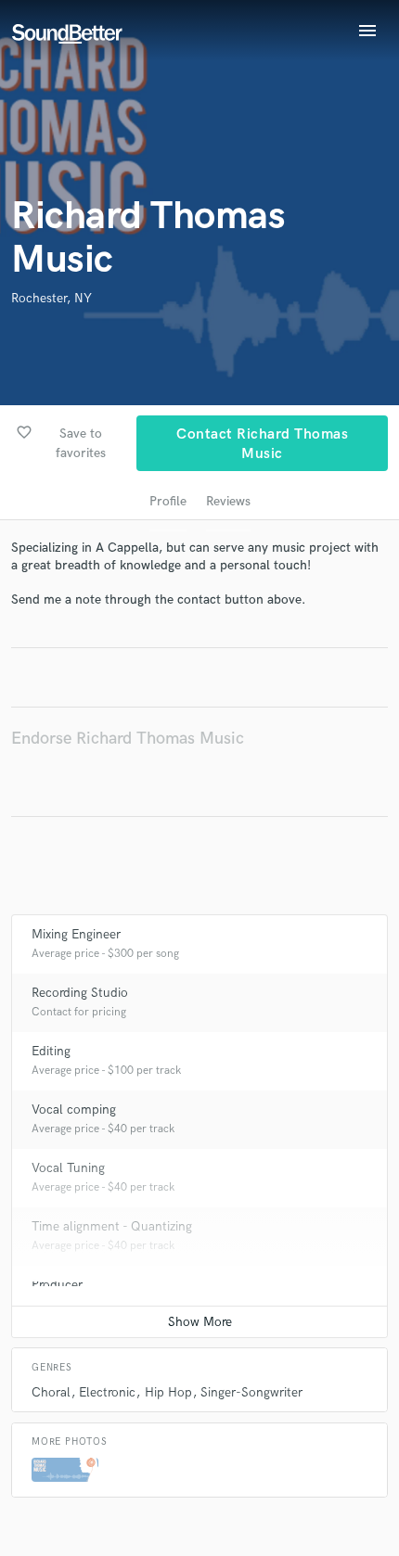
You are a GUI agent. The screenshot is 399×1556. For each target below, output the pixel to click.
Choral (51, 1392)
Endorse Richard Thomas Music (127, 738)
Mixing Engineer (76, 934)
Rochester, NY (51, 298)
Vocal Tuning (68, 1168)
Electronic (107, 1392)
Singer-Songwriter (251, 1392)
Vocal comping (74, 1109)
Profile (168, 501)
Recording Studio (80, 993)
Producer (57, 1285)
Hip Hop (168, 1392)
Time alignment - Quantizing (112, 1226)
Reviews (228, 501)
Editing (51, 1051)
